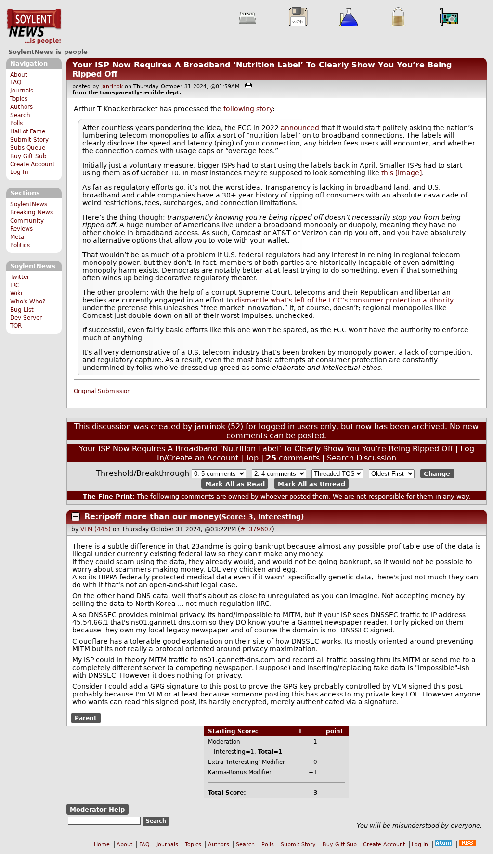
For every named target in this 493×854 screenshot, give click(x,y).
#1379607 (256, 529)
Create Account (32, 164)
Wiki (16, 293)
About (18, 74)
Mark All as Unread (311, 483)
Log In (19, 172)
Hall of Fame (27, 131)
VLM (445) (95, 529)
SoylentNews (34, 26)
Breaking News (31, 212)
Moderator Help (97, 809)
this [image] (401, 173)
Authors (21, 107)
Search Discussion (361, 457)
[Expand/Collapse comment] (75, 516)
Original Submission (102, 391)
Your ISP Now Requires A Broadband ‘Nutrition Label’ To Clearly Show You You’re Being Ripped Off (266, 448)
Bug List (22, 309)
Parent (86, 717)
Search (20, 115)
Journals (21, 90)
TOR (16, 325)
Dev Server (26, 318)
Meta (17, 237)
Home (102, 844)
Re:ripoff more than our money (151, 516)
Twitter (19, 277)
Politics (20, 245)
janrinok (112, 86)
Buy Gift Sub (28, 156)
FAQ (15, 82)
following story (247, 109)
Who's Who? (27, 301)
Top (252, 457)
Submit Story (29, 139)
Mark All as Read (235, 483)
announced (300, 127)
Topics (18, 98)
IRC (14, 285)
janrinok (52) (219, 426)
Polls (16, 123)
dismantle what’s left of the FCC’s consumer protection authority (344, 300)
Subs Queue (27, 148)
